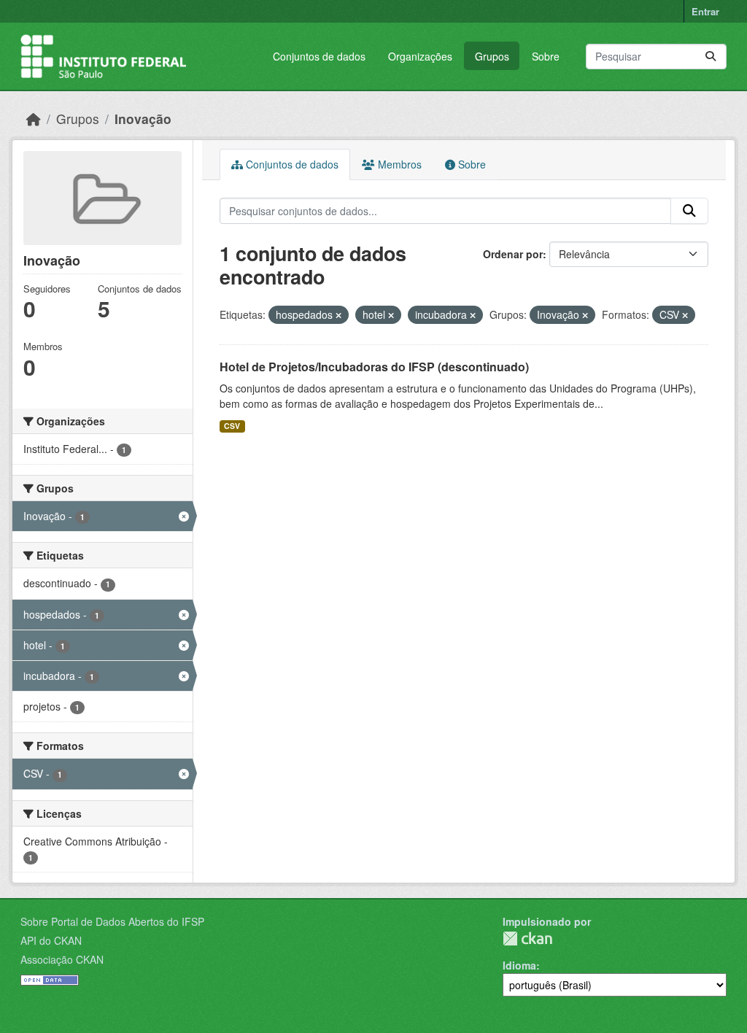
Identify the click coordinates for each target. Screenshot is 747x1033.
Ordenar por (513, 254)
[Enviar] (710, 56)
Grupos (492, 56)
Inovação (143, 118)
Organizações (420, 56)
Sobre (546, 56)
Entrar (705, 11)
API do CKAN (51, 940)
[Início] (33, 118)
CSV (232, 425)
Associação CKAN (62, 959)
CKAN (527, 938)
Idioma (519, 965)
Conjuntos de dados (319, 56)
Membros (398, 164)
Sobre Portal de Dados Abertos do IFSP (112, 921)
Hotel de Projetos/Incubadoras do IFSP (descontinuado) (374, 366)
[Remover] (338, 315)
